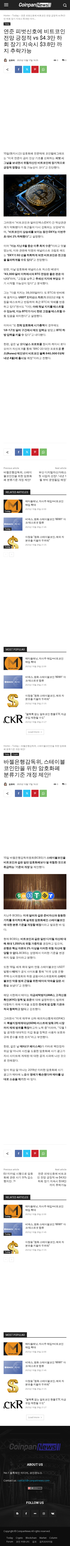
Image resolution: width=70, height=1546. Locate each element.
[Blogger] (17, 1513)
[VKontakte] (52, 1513)
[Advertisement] (35, 113)
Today (15, 15)
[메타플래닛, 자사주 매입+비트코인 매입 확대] (13, 506)
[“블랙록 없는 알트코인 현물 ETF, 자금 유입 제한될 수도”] (13, 719)
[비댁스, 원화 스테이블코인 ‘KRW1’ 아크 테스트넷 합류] (13, 524)
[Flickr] (34, 1513)
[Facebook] (18, 69)
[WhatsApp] (43, 69)
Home (7, 15)
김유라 (12, 60)
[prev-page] (6, 554)
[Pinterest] (35, 69)
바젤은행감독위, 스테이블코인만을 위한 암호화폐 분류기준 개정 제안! (18, 476)
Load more (33, 731)
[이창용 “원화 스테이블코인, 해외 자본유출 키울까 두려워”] (13, 542)
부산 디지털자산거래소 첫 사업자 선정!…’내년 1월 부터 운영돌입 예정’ (52, 476)
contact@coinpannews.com (33, 1480)
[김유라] (6, 60)
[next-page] (11, 554)
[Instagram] (43, 1513)
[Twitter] (26, 69)
